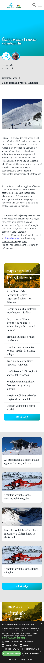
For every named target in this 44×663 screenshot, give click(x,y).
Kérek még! (22, 417)
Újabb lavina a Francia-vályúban (20, 82)
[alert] (22, 642)
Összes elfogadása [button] (11, 653)
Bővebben (28, 636)
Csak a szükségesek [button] (32, 653)
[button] (22, 659)
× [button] (41, 623)
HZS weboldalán (11, 238)
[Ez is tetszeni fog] (22, 287)
